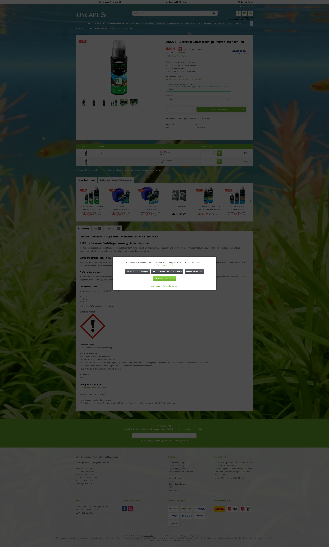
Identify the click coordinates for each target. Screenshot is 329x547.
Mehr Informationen (165, 265)
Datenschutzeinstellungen (137, 271)
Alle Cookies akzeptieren (164, 279)
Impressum (155, 286)
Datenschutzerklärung (171, 286)
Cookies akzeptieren (194, 271)
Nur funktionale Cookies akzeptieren (167, 271)
